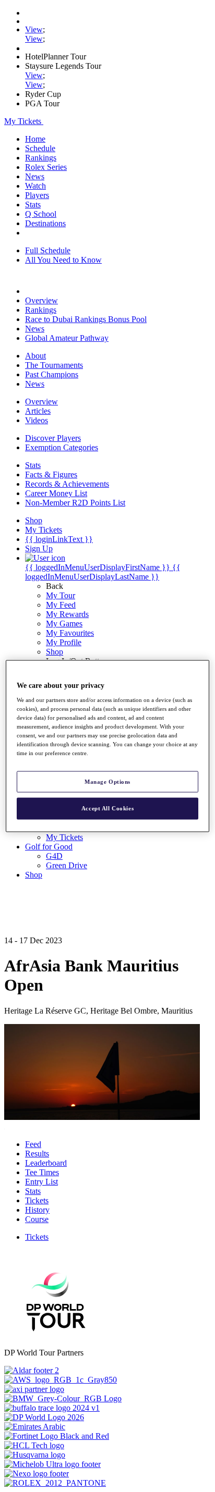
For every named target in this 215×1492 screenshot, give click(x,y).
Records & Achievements (67, 483)
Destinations (45, 223)
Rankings (40, 157)
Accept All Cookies (107, 808)
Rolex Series (46, 167)
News (34, 176)
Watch (35, 185)
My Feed (61, 604)
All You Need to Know (63, 259)
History (37, 1209)
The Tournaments (54, 365)
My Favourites (70, 632)
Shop (54, 651)
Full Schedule (47, 250)
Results (37, 1153)
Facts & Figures (51, 474)
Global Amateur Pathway (67, 338)
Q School (40, 213)
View (34, 29)
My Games (64, 623)
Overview (41, 300)
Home (35, 138)
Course (37, 1219)
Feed (33, 1144)
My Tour (60, 595)
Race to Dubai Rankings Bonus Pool (86, 319)
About (35, 355)
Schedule (40, 148)
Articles (38, 410)
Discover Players (53, 438)
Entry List (41, 1181)
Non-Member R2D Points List (75, 502)
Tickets (37, 1200)
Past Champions (51, 374)
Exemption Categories (61, 447)
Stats (33, 204)
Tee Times (42, 1172)
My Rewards (67, 614)
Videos (36, 420)
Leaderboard (46, 1162)
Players (37, 195)
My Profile (63, 642)
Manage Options (107, 781)
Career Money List (56, 493)
